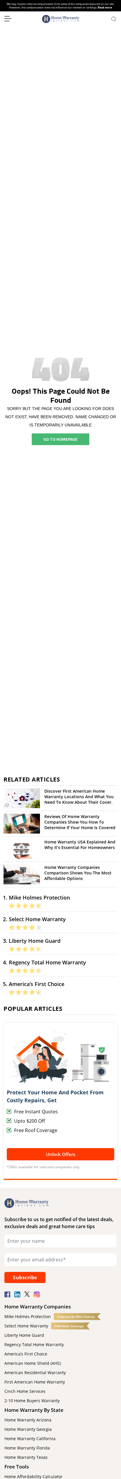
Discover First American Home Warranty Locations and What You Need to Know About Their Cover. (79, 796)
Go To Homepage (60, 439)
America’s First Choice (25, 1354)
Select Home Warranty (26, 1326)
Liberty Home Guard (24, 1335)
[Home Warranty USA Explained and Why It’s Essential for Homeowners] (22, 848)
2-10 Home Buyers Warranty (32, 1400)
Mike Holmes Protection (27, 1316)
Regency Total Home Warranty (34, 1344)
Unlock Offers (60, 1154)
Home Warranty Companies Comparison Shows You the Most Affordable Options (78, 873)
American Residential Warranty (35, 1372)
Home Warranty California (30, 1438)
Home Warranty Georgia (28, 1429)
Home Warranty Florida (27, 1448)
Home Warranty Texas (26, 1457)
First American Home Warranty (34, 1382)
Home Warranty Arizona (27, 1420)
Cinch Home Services (25, 1391)
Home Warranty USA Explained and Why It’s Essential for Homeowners (79, 844)
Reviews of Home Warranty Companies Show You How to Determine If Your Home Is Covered (79, 822)
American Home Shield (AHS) (32, 1363)
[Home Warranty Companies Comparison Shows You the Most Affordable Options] (22, 874)
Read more (105, 7)
